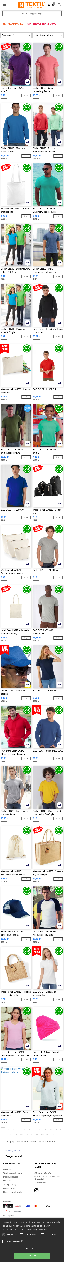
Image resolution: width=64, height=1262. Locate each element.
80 (32, 1134)
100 (42, 1134)
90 (37, 1134)
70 (27, 1134)
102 (48, 1134)
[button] (49, 4)
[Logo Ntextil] (31, 4)
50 (16, 1134)
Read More (43, 1229)
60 (21, 1134)
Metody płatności (10, 1177)
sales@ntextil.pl (41, 1182)
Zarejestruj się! (13, 1156)
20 (55, 1130)
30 (61, 1130)
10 (50, 1130)
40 (11, 1134)
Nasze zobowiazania (12, 1192)
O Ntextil (7, 1169)
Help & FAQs (9, 1188)
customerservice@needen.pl (47, 1176)
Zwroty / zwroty (9, 1184)
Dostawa (7, 1181)
